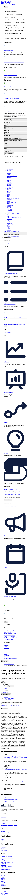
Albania (9, 170)
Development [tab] (18, 14)
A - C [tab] (6, 157)
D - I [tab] (11, 157)
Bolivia (8, 196)
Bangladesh (10, 187)
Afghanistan (10, 169)
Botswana (9, 199)
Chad (8, 214)
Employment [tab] (20, 19)
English (5, 688)
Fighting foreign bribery (9, 801)
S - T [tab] (6, 159)
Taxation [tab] (13, 36)
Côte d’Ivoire (10, 224)
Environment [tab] (8, 22)
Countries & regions (8, 153)
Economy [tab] (13, 17)
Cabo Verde (10, 208)
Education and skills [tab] (10, 19)
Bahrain (9, 185)
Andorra (9, 173)
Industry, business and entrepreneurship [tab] (14, 28)
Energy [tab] (7, 38)
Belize (8, 192)
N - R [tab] (21, 157)
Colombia (9, 219)
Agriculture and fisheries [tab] (11, 11)
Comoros (9, 220)
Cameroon (9, 210)
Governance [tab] (8, 25)
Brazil (8, 201)
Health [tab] (15, 25)
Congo (8, 221)
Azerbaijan (9, 183)
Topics (5, 6)
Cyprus (8, 228)
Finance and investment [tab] (19, 22)
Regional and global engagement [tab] (13, 162)
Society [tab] (7, 36)
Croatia (8, 226)
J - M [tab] (16, 157)
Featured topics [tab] (8, 9)
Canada (9, 212)
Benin (8, 194)
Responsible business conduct (11, 799)
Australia (9, 180)
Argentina (9, 177)
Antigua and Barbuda (12, 176)
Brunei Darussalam (11, 202)
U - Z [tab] (11, 159)
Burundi (9, 206)
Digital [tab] (6, 17)
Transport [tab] (23, 38)
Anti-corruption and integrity (11, 797)
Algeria (8, 171)
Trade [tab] (19, 36)
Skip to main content (6, 1)
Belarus (9, 189)
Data (5, 326)
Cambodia (9, 209)
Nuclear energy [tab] (15, 38)
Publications (7, 237)
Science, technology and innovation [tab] (13, 33)
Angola (8, 174)
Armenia (9, 178)
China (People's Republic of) (14, 217)
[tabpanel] (15, 79)
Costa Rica (9, 223)
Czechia (9, 230)
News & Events (7, 500)
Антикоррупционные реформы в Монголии (15, 769)
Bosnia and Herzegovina (13, 198)
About (5, 621)
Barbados (9, 188)
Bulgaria (9, 203)
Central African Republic (13, 213)
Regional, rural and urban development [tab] (14, 30)
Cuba (8, 227)
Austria (8, 181)
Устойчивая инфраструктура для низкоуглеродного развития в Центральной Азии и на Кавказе (15, 757)
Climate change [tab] (9, 14)
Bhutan (8, 195)
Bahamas (9, 184)
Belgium (9, 191)
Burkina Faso (10, 205)
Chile (8, 216)
